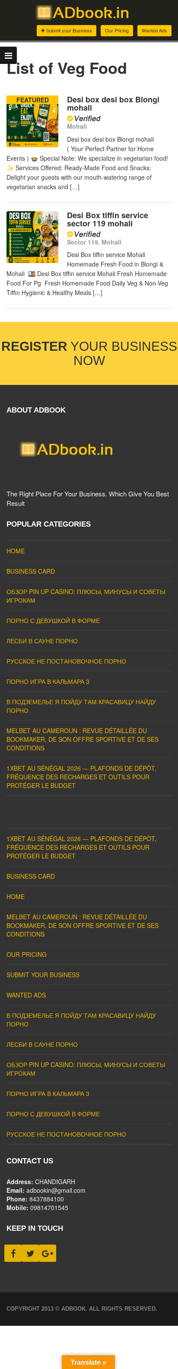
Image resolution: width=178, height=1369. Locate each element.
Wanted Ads (154, 30)
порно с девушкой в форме (53, 620)
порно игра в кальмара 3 (47, 681)
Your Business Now (89, 353)
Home (15, 550)
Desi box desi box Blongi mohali (113, 104)
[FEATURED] (32, 144)
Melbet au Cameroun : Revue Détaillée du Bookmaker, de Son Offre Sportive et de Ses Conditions (82, 739)
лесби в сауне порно (42, 640)
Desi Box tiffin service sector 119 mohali (107, 219)
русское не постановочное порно (66, 661)
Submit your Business (68, 30)
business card (30, 571)
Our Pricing (117, 30)
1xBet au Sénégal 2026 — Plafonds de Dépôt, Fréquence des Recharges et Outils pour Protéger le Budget (81, 777)
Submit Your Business (42, 974)
